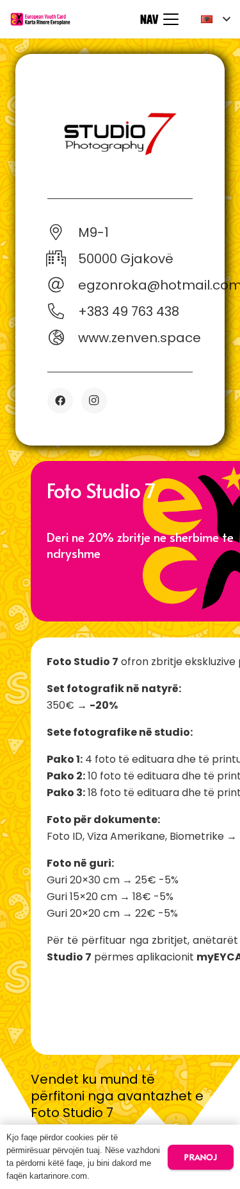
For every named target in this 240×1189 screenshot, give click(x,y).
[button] (159, 19)
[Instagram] (94, 400)
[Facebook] (60, 400)
